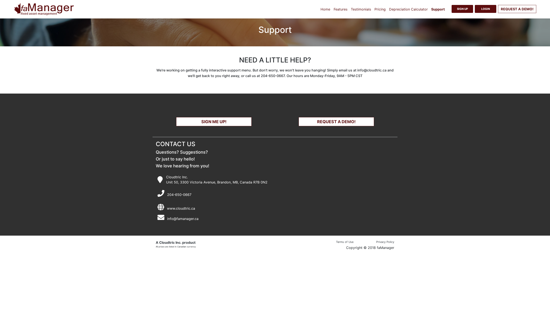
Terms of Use (344, 242)
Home (325, 9)
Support (438, 9)
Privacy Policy (385, 242)
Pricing (380, 9)
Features (340, 9)
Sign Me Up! (213, 121)
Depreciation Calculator (408, 9)
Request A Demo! (336, 121)
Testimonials (361, 9)
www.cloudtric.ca (181, 208)
